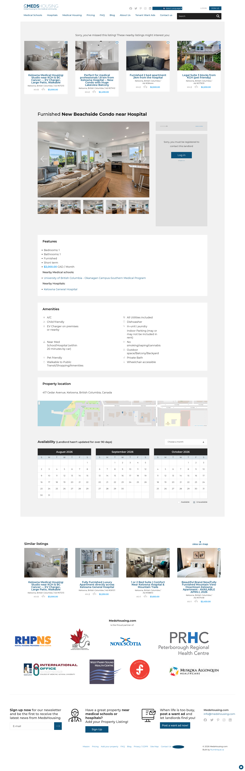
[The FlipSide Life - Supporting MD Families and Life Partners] (140, 673)
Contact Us (166, 746)
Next (143, 159)
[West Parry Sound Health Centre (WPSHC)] (102, 672)
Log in (181, 155)
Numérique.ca (217, 749)
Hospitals (52, 15)
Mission (86, 746)
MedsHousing (41, 6)
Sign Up (97, 729)
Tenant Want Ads (145, 15)
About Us (125, 15)
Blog (112, 15)
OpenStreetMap (200, 425)
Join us (215, 8)
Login (203, 8)
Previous (44, 159)
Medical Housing (72, 15)
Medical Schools (33, 15)
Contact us (166, 15)
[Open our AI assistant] (241, 767)
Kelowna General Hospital (60, 289)
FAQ (102, 15)
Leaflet (195, 425)
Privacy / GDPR (141, 746)
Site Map (154, 746)
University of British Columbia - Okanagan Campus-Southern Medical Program (95, 278)
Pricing (91, 15)
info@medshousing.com (219, 713)
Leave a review (199, 126)
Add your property (109, 746)
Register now (182, 160)
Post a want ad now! (175, 725)
